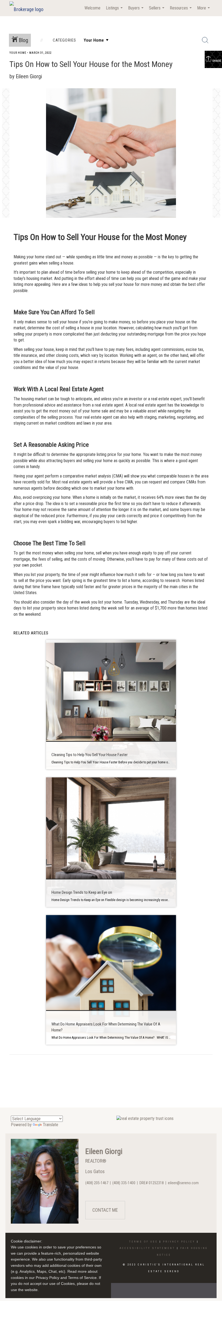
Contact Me (105, 1210)
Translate (50, 1124)
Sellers (157, 10)
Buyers (136, 10)
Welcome (92, 8)
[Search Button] (205, 40)
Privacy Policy (179, 1241)
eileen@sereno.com (183, 1183)
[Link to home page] (29, 8)
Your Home (17, 52)
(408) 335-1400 (123, 1183)
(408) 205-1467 (96, 1183)
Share (216, 60)
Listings (115, 10)
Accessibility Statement (147, 1248)
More (204, 10)
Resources (181, 10)
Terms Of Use (143, 1241)
